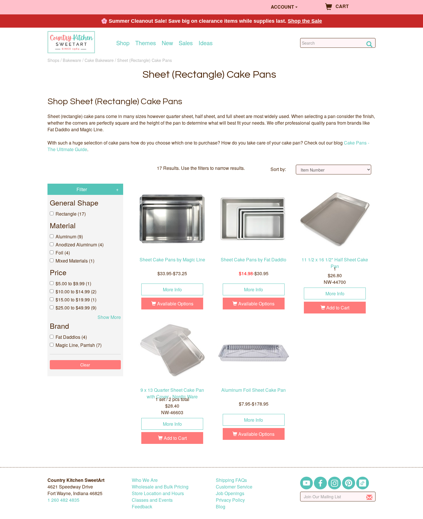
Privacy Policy (230, 500)
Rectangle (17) (71, 213)
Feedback (142, 506)
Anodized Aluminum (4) (80, 244)
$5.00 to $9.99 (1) (73, 283)
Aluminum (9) (69, 236)
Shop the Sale (305, 21)
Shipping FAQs (231, 480)
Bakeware (72, 60)
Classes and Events (152, 500)
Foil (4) (63, 252)
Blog (220, 506)
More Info (172, 289)
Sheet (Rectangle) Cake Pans (144, 60)
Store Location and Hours (158, 493)
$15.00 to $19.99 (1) (76, 299)
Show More (109, 317)
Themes (145, 43)
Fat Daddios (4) (71, 337)
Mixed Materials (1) (75, 260)
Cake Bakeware (99, 60)
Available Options (174, 303)
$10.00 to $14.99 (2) (76, 291)
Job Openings (230, 493)
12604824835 (63, 500)
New (167, 43)
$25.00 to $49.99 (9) (76, 307)
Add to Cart (337, 307)
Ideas (206, 43)
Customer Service (234, 486)
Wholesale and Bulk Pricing (160, 486)
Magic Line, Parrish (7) (79, 345)
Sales (186, 43)
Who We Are (145, 480)
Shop (122, 43)
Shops (53, 60)
